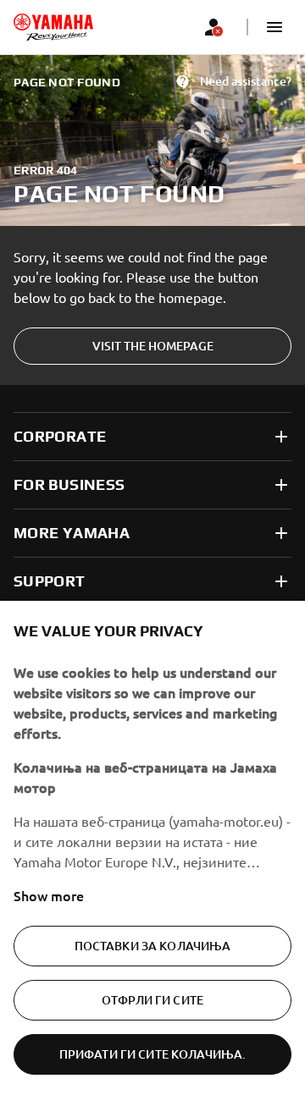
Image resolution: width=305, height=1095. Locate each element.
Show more (49, 895)
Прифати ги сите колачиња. (153, 1054)
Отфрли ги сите (152, 1000)
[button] (274, 27)
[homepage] (53, 27)
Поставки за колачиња (153, 946)
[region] (152, 848)
